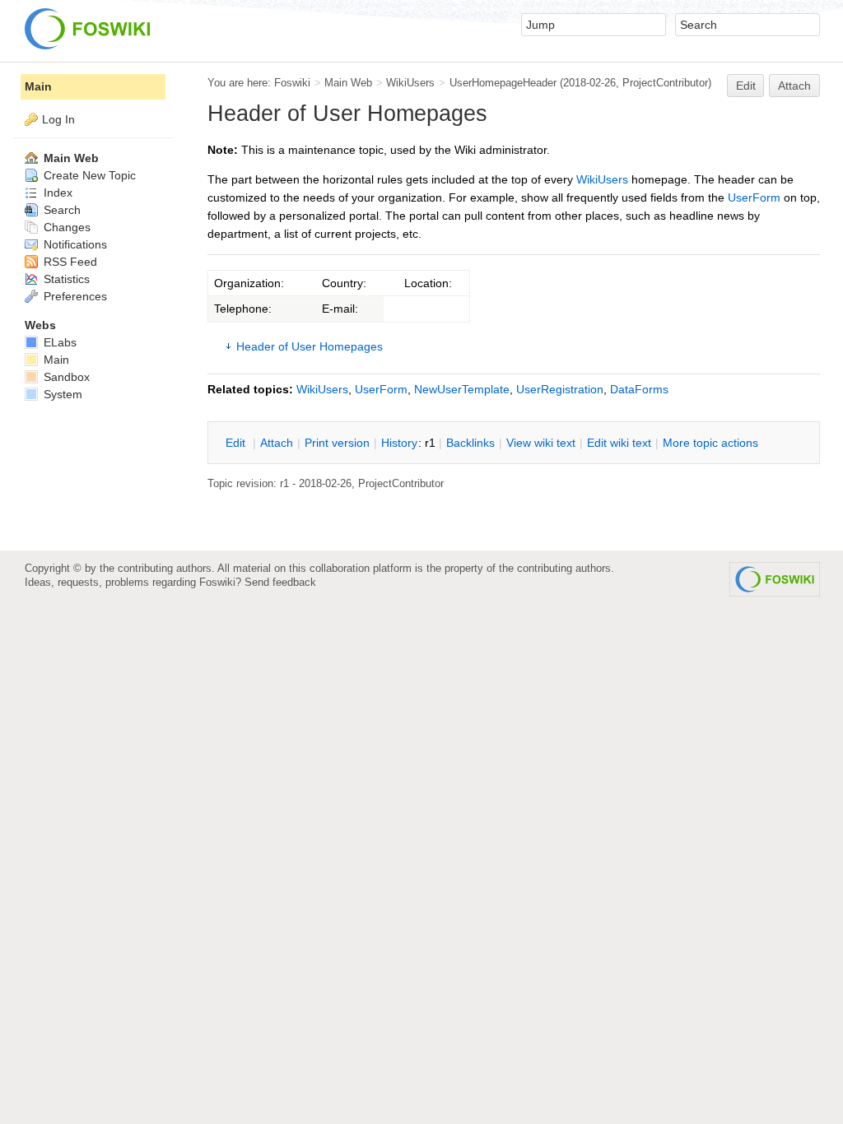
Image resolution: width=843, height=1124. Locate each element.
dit (237, 442)
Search (60, 209)
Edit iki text (619, 442)
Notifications (73, 244)
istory (399, 442)
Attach (794, 85)
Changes (65, 227)
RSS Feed (68, 261)
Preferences (73, 296)
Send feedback (280, 582)
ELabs (58, 342)
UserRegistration (559, 389)
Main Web (348, 83)
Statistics (65, 279)
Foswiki (292, 83)
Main (38, 86)
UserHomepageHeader (503, 83)
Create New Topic (88, 175)
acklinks (470, 442)
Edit (746, 85)
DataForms (639, 389)
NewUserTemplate (462, 389)
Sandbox (65, 376)
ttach (276, 442)
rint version (337, 442)
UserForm (754, 197)
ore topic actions (710, 442)
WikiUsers (410, 83)
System (61, 394)
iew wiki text (540, 442)
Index (56, 192)
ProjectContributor (665, 83)
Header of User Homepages (309, 346)
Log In (58, 119)
